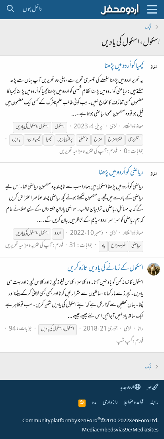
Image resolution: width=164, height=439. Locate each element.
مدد (94, 403)
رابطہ (154, 403)
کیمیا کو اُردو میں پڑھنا (123, 66)
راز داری (110, 403)
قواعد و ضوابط (133, 403)
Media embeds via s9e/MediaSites (120, 430)
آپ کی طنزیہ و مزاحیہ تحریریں (82, 151)
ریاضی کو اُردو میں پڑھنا (121, 173)
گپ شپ (124, 341)
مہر (149, 387)
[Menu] (152, 9)
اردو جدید (127, 387)
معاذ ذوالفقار (133, 127)
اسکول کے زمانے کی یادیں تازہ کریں (105, 269)
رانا (140, 329)
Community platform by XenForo (90, 421)
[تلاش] (10, 9)
